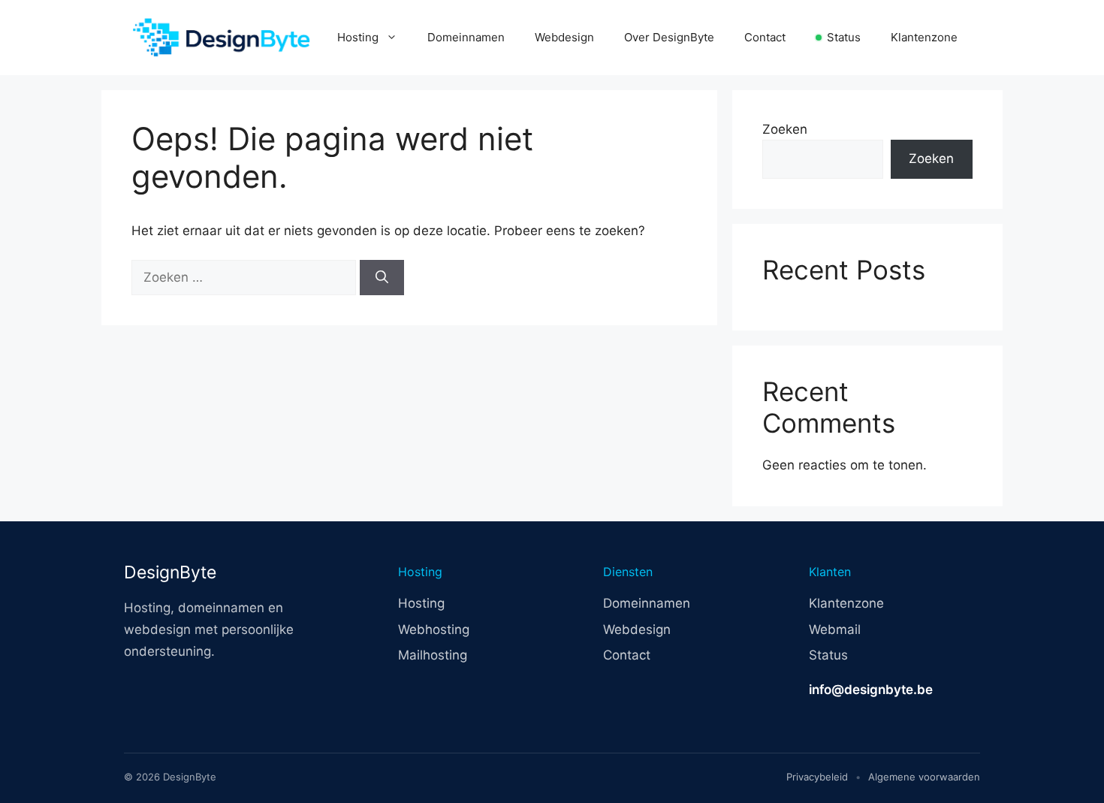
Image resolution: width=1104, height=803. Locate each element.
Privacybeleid (817, 777)
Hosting (358, 37)
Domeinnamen (466, 37)
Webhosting (433, 629)
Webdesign (564, 37)
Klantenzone (924, 37)
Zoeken (784, 129)
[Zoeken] (382, 278)
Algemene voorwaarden (924, 777)
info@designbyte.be (871, 689)
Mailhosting (432, 655)
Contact (765, 37)
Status (844, 37)
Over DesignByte (669, 37)
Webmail (835, 629)
